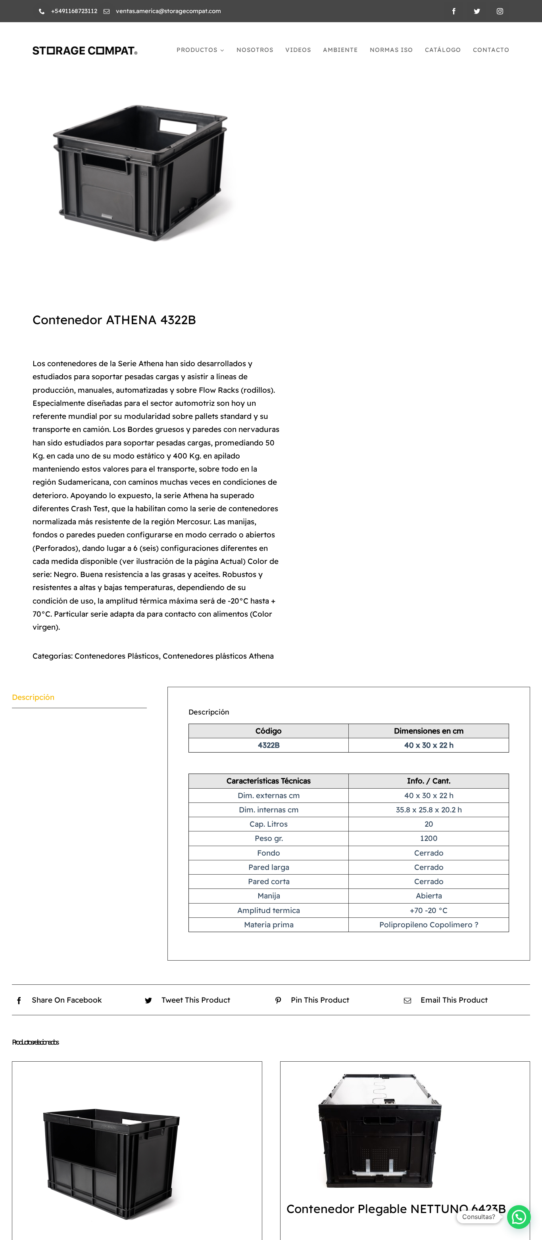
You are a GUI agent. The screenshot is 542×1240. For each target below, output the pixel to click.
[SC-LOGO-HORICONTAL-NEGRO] (85, 50)
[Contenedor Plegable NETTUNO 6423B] (380, 1128)
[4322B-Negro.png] (136, 168)
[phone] (42, 11)
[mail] (106, 11)
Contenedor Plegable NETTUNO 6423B (396, 1208)
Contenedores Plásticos (117, 656)
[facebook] (453, 11)
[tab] (79, 697)
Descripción (33, 697)
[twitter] (476, 11)
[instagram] (499, 11)
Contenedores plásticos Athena (218, 656)
